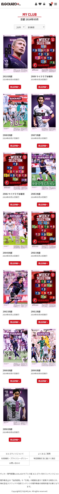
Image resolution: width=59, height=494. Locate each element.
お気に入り (40, 4)
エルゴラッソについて (15, 453)
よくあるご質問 (44, 453)
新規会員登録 (36, 4)
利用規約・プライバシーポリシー (14, 458)
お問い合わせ (14, 463)
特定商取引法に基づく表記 (44, 458)
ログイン (44, 4)
